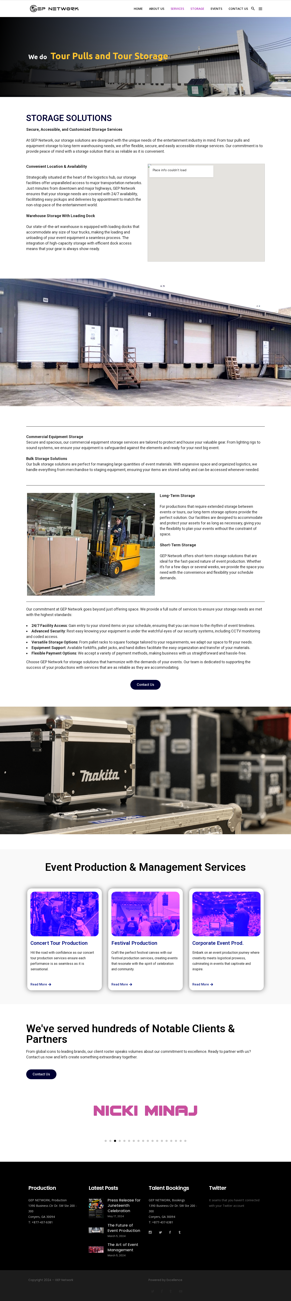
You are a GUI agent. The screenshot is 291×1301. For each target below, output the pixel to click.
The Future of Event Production (124, 1228)
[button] (106, 1141)
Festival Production (134, 943)
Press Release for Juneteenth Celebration (124, 1205)
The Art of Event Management (123, 1247)
